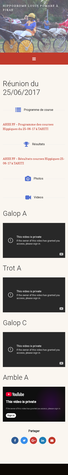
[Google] (33, 440)
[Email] (52, 440)
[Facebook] (15, 440)
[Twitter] (24, 440)
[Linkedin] (42, 440)
